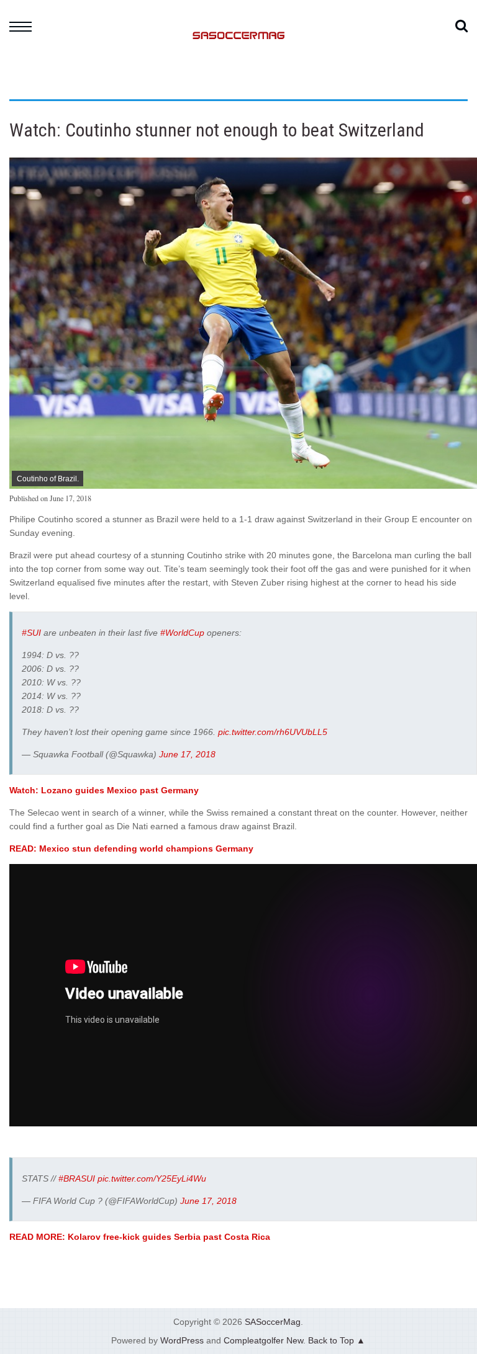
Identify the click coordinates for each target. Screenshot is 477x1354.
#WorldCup (182, 633)
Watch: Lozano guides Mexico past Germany (104, 790)
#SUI (31, 633)
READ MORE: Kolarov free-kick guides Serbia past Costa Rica (139, 1237)
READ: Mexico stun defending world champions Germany (131, 848)
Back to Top (331, 1340)
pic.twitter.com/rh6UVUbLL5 (272, 732)
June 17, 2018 (187, 754)
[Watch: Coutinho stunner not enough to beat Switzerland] (243, 486)
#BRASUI (76, 1178)
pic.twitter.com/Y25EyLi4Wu (152, 1178)
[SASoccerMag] (238, 84)
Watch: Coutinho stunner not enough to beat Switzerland (216, 130)
